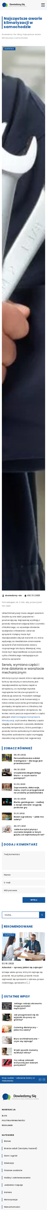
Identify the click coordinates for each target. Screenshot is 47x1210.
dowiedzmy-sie (13, 596)
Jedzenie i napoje (13, 1185)
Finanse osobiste (13, 1170)
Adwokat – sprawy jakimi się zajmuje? (22, 967)
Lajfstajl (9, 49)
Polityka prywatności (13, 1120)
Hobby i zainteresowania (17, 1177)
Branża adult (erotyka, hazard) (20, 1148)
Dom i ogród (10, 1155)
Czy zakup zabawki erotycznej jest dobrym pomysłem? (26, 1062)
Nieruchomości (12, 1206)
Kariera (8, 1192)
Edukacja (9, 1163)
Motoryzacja (10, 1199)
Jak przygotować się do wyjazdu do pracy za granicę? (26, 1017)
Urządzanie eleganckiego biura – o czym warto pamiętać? (27, 775)
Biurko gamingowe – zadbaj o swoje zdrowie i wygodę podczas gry (29, 805)
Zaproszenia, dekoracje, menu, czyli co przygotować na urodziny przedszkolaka (29, 790)
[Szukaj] (42, 915)
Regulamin (7, 1125)
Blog (4, 1115)
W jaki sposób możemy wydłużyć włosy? (26, 1051)
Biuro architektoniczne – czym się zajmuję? (26, 1040)
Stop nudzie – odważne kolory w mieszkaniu (18, 1079)
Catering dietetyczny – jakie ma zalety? (26, 1028)
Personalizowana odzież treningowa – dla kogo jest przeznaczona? (28, 761)
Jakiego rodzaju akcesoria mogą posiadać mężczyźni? (28, 1006)
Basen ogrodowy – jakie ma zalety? (29, 818)
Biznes (7, 1141)
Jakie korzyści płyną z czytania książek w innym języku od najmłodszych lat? (29, 832)
